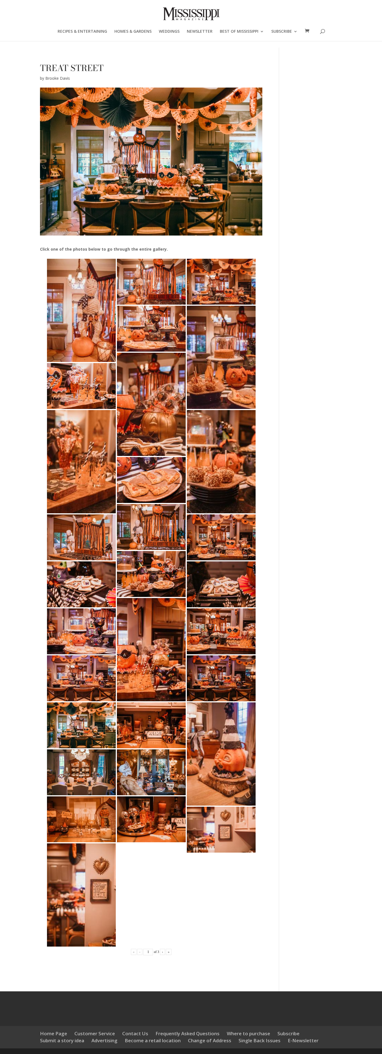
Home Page (53, 1033)
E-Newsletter (303, 1040)
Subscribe (288, 1033)
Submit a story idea (62, 1040)
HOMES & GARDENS (133, 31)
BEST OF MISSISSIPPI (239, 31)
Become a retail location (153, 1040)
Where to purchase (248, 1033)
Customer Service (94, 1033)
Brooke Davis (57, 78)
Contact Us (135, 1033)
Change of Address (209, 1040)
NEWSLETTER (200, 31)
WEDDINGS (169, 31)
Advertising (104, 1040)
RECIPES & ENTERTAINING (82, 31)
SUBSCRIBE (281, 31)
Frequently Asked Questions (187, 1033)
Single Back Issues (259, 1040)
